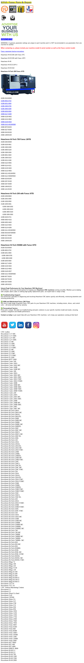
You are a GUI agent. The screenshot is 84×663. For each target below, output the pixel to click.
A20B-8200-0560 (6, 111)
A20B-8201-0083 (6, 103)
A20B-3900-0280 (6, 109)
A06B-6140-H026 (6, 122)
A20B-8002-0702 (6, 101)
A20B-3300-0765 (6, 106)
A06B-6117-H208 (6, 114)
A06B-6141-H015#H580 (8, 124)
